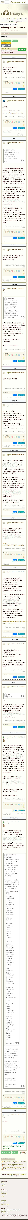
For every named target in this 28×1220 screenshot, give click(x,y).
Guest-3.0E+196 (14, 450)
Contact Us (3, 1185)
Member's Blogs (4, 1193)
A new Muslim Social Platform (9, 1165)
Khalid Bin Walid (14, 732)
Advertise (3, 1186)
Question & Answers (4, 1190)
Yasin (14, 96)
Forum (2, 1192)
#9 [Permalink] (9, 522)
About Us (3, 1182)
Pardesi (14, 567)
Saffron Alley (3, 1211)
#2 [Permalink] (9, 100)
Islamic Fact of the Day (5, 1204)
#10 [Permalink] (10, 571)
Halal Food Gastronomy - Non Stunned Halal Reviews (10, 1209)
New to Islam (3, 1200)
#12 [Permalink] (10, 686)
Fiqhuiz (2, 1196)
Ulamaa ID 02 (14, 284)
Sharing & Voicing (18, 18)
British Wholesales (4, 1212)
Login (24, 2)
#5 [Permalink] (9, 288)
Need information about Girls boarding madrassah (14, 1167)
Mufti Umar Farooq (4, 1205)
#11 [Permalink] (10, 643)
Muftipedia (3, 1201)
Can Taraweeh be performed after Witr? (12, 1168)
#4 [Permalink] (9, 249)
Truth (14, 138)
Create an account (16, 2)
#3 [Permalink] (9, 142)
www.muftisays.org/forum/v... (13, 113)
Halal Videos (3, 1203)
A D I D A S (14, 57)
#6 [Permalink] (9, 372)
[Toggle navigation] (7, 2)
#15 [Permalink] (10, 1114)
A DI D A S (14, 368)
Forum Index (11, 18)
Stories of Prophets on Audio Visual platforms (13, 1164)
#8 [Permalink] (9, 454)
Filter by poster (7, 43)
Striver (14, 1110)
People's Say (23, 1174)
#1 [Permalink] (9, 61)
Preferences (7, 45)
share (15, 88)
